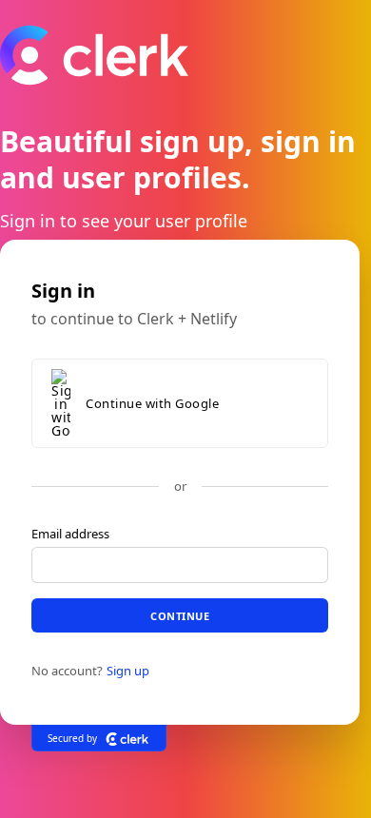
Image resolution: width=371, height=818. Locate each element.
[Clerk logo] (127, 738)
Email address (70, 533)
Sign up (128, 670)
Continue (179, 615)
